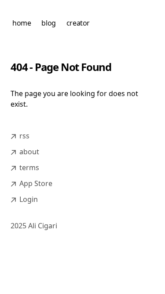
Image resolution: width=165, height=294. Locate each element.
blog (48, 23)
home (21, 23)
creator (78, 23)
